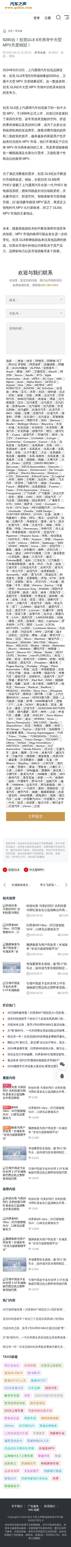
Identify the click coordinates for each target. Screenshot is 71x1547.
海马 (41, 517)
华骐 (47, 539)
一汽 (49, 777)
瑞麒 (18, 683)
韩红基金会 (12, 1365)
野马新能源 (48, 784)
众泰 (18, 799)
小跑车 (19, 770)
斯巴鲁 (39, 693)
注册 (48, 18)
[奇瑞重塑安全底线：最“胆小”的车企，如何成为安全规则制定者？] (12, 967)
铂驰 (18, 413)
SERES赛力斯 (41, 697)
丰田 (11, 479)
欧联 (61, 659)
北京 (62, 391)
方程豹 (30, 479)
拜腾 (18, 416)
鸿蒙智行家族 (53, 1470)
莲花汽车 (36, 603)
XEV (62, 774)
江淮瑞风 (14, 556)
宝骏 (29, 395)
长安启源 (23, 427)
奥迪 (20, 360)
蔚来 (15, 752)
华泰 (26, 525)
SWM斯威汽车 (44, 701)
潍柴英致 (43, 756)
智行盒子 (58, 802)
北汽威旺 (23, 409)
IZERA (13, 546)
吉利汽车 (55, 546)
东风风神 (37, 445)
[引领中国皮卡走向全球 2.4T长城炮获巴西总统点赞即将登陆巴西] (12, 986)
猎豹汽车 (53, 599)
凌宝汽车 (20, 610)
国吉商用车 (39, 500)
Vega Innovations (40, 742)
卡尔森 (54, 581)
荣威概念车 (28, 1463)
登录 (37, 18)
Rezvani (20, 687)
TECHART (52, 739)
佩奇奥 (54, 662)
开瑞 (44, 578)
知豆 (20, 802)
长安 (59, 423)
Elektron (53, 473)
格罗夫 (28, 504)
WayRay (23, 763)
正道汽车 (14, 806)
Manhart (40, 638)
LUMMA (26, 606)
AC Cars (48, 378)
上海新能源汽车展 (16, 1433)
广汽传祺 (30, 493)
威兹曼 (13, 759)
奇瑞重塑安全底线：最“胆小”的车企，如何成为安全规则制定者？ (46, 966)
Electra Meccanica (32, 473)
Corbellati (37, 438)
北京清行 (29, 416)
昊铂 (23, 517)
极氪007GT (39, 1380)
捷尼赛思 (59, 553)
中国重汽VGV (32, 799)
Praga (44, 666)
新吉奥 (57, 770)
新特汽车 (14, 777)
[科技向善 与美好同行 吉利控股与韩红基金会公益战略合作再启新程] (12, 909)
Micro (27, 638)
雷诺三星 (20, 613)
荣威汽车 (44, 1455)
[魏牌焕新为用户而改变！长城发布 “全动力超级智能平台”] (12, 948)
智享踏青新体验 (15, 1403)
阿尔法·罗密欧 (17, 364)
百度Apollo (18, 406)
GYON (38, 514)
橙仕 (49, 431)
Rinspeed (56, 690)
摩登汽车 (55, 635)
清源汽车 (49, 676)
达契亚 (27, 463)
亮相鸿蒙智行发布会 (34, 1478)
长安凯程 (51, 427)
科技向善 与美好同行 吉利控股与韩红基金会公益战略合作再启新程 (47, 908)
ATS (39, 375)
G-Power (59, 507)
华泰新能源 (19, 532)
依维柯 (59, 777)
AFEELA (50, 381)
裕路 (53, 795)
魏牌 (24, 752)
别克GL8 (13, 869)
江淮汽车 (37, 556)
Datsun (22, 469)
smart (25, 697)
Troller (23, 736)
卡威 (59, 585)
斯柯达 (27, 693)
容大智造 (38, 683)
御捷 (35, 791)
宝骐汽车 (38, 413)
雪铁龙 (42, 766)
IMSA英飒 (26, 795)
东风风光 (34, 448)
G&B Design (44, 511)
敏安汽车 (54, 638)
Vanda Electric (32, 749)
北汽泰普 (32, 402)
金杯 (28, 560)
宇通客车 (23, 781)
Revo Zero (40, 690)
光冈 (39, 496)
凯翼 (20, 578)
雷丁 (15, 606)
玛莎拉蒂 (26, 631)
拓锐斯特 (54, 729)
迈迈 (18, 638)
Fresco (45, 490)
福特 (20, 479)
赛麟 (18, 715)
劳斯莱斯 (26, 596)
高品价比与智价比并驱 (19, 1448)
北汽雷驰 (48, 406)
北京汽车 (49, 395)
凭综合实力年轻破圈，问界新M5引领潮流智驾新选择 (37, 1054)
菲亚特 (19, 483)
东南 (18, 452)
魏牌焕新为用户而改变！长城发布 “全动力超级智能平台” (47, 946)
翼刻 (41, 788)
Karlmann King (27, 588)
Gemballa (15, 511)
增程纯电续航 (50, 1418)
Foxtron (54, 486)
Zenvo (27, 806)
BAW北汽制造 (26, 398)
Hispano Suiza (30, 535)
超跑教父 (10, 1463)
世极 (20, 701)
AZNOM (29, 388)
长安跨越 (23, 431)
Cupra (16, 434)
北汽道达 (43, 416)
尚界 (56, 1478)
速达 (28, 718)
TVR (60, 732)
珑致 (11, 621)
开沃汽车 (41, 581)
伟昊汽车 (58, 756)
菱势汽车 (54, 606)
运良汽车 (32, 784)
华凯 (45, 535)
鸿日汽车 (51, 1388)
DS (57, 445)
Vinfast (21, 742)
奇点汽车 (17, 571)
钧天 (40, 563)
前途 (27, 672)
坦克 (28, 725)
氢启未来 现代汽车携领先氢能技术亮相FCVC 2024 (35, 1060)
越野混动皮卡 (13, 1440)
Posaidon (40, 662)
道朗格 (31, 459)
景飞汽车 (36, 574)
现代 (60, 763)
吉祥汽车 (45, 567)
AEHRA (39, 385)
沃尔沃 (49, 749)
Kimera (37, 585)
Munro (13, 648)
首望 (26, 715)
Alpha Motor (34, 381)
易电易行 (41, 795)
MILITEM (39, 642)
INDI (60, 542)
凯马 (29, 581)
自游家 (30, 802)
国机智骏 (23, 500)
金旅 (58, 563)
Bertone (55, 420)
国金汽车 (50, 496)
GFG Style (22, 507)
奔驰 (15, 391)
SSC (19, 718)
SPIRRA (39, 718)
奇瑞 (26, 669)
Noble (48, 652)
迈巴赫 (49, 631)
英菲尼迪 (28, 777)
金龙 (31, 563)
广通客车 (54, 500)
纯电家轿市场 (50, 1463)
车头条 (18, 31)
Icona (34, 546)
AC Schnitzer (45, 388)
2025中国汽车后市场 (49, 1395)
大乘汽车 (52, 459)
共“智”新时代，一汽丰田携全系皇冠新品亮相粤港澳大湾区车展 (37, 1031)
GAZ (39, 504)
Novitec (22, 655)
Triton (12, 736)
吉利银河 (29, 549)
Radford (46, 687)
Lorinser (34, 610)
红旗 (48, 514)
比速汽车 (52, 413)
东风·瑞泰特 (36, 456)
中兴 (11, 802)
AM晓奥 (42, 774)
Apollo (29, 375)
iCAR (12, 542)
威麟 (40, 759)
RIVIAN (25, 690)
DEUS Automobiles (33, 466)
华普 (58, 525)
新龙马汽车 (27, 774)
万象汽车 (17, 756)
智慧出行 (10, 1478)
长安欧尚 (37, 427)
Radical (33, 687)
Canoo (43, 441)
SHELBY (38, 715)
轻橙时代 (34, 676)
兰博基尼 (40, 596)
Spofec (54, 722)
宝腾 (27, 413)
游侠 (18, 788)
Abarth (53, 371)
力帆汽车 (22, 603)
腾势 (48, 725)
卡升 (18, 585)
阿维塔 (40, 360)
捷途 (18, 549)
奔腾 (38, 395)
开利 (11, 588)
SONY (29, 704)
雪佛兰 (22, 766)
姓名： (14, 300)
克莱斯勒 (32, 578)
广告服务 (33, 1506)
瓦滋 (49, 759)
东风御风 (55, 452)
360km (9, 1425)
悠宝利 (13, 795)
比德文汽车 (39, 409)
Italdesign (48, 542)
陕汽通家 (23, 711)
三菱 (49, 693)
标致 (20, 395)
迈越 (43, 635)
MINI (38, 631)
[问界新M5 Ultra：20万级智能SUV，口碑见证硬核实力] (12, 928)
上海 (19, 704)
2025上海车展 (14, 1410)
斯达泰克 (42, 704)
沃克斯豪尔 (27, 759)
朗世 (30, 624)
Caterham (22, 438)
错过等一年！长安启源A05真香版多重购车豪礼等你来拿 (37, 1036)
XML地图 (33, 1509)
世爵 (11, 711)
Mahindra (59, 645)
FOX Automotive (27, 490)
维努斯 (31, 756)
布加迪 (42, 398)
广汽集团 (44, 493)
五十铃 (34, 752)
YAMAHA (17, 784)
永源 (61, 791)
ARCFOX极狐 (32, 553)
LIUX (15, 617)
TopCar (27, 729)
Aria (20, 385)
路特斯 (53, 596)
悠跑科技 (52, 788)
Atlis (29, 385)
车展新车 (39, 1433)
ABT (28, 371)
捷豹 (41, 549)
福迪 (44, 483)
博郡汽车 (32, 420)
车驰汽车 (43, 434)
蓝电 (15, 599)
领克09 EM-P (14, 1373)
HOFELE (14, 539)
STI (11, 718)
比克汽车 (54, 409)
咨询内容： (17, 328)
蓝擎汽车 (34, 613)
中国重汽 (49, 799)
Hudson (37, 539)
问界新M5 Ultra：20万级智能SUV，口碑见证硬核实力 (45, 927)
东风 (49, 445)
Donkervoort (38, 469)
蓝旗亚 (30, 621)
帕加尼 (13, 662)
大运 (44, 452)
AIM (59, 378)
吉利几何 (52, 549)
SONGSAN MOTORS (51, 708)
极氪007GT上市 (15, 1380)
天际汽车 (40, 729)
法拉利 (42, 479)
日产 (61, 676)
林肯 (43, 592)
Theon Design (33, 739)
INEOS (35, 542)
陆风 (48, 603)
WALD (35, 763)
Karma (49, 585)
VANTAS (27, 745)
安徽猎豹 (49, 364)
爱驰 (19, 371)
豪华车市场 (12, 1395)
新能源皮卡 (12, 1486)
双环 (34, 711)
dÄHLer (13, 473)
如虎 (26, 683)
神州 (43, 711)
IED (44, 546)
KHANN (44, 588)
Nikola (38, 652)
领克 (34, 592)
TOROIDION (38, 736)
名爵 (15, 631)
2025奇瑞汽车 (14, 1388)
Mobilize (25, 648)
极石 (49, 556)
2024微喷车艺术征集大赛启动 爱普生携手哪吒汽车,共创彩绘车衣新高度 (37, 1066)
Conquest (30, 441)
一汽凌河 (29, 788)
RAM (49, 680)
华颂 (18, 528)
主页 (10, 31)
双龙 (54, 704)
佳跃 (25, 574)
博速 (52, 398)
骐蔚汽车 (50, 672)
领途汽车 (39, 606)
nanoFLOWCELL (40, 655)
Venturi (40, 745)
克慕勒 (19, 581)
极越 (26, 556)
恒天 (61, 521)
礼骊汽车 (48, 610)
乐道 (24, 599)
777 (11, 704)
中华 (61, 799)
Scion (50, 718)
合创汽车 (52, 517)
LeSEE (26, 628)
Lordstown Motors (45, 628)
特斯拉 (38, 725)
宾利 (11, 395)
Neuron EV (24, 652)
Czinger (51, 438)
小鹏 (11, 766)
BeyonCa (47, 423)
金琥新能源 (48, 571)
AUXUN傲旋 (19, 368)
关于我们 (16, 1506)
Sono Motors (55, 715)
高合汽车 (58, 493)
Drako (16, 463)
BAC (44, 420)
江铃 (47, 553)
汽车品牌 (34, 1388)
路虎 (26, 592)
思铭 (59, 701)
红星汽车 (14, 525)
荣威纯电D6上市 (38, 1440)
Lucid (39, 624)
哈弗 (57, 514)
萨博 (29, 701)
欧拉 (57, 655)
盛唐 (18, 708)
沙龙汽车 (29, 708)
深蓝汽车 (14, 693)
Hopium (59, 539)
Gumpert (50, 504)
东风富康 (53, 456)
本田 (33, 391)
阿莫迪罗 (35, 364)
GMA (18, 504)
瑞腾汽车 (52, 683)
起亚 (35, 669)
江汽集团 (54, 560)
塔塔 (57, 725)
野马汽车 (37, 781)
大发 (20, 459)
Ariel (26, 378)
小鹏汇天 (55, 766)
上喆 (52, 711)
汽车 (27, 1395)
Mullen (35, 645)
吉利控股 (30, 1365)
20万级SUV (27, 1425)
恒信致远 (56, 535)
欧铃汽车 (29, 659)
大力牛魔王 (31, 452)
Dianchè (54, 466)
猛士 (59, 631)
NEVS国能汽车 (41, 507)
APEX (35, 378)
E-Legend (58, 476)
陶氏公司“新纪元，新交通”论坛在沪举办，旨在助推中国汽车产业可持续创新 (37, 1042)
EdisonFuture (40, 476)
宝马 (24, 391)
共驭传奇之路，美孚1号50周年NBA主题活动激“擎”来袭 (36, 1025)
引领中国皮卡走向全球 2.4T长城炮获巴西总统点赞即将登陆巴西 (47, 986)
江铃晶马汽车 (29, 567)
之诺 (37, 806)
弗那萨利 (23, 486)
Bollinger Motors (28, 423)
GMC (29, 496)
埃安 (29, 360)
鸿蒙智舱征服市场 (40, 1410)
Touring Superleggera (40, 732)
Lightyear (53, 621)
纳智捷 (52, 648)
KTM (53, 578)
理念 (41, 599)
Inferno (22, 542)
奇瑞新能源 (48, 669)
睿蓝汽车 (23, 680)
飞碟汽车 (32, 483)
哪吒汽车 (39, 648)
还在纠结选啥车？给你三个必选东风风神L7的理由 (36, 1019)
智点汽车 (43, 802)
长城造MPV (46, 1448)
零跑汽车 (55, 592)
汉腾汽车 (17, 521)
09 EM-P (34, 1373)
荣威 (11, 680)
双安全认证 (12, 1418)
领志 (41, 621)
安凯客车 (48, 368)
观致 (20, 496)
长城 (11, 427)
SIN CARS (40, 722)
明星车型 (30, 1418)
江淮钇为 (39, 560)
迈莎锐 (24, 635)
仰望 (40, 777)
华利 (26, 539)
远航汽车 (51, 781)
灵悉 (20, 621)
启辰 (61, 669)
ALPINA (35, 368)
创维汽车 (37, 431)
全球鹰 (37, 672)
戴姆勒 (22, 456)
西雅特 (46, 770)
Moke (46, 645)
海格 (49, 525)
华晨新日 (32, 521)
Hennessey (31, 528)
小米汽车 (48, 763)
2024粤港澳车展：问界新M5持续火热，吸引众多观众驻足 (37, 1048)
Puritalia (32, 666)
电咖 (41, 459)
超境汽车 (28, 434)
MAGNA (26, 642)
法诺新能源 (39, 486)
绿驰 (60, 617)
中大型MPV (36, 869)
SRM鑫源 (32, 770)
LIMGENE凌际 (45, 617)
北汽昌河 (46, 402)
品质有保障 (12, 1470)
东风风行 (23, 445)
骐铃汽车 (20, 676)
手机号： (15, 313)
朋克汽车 (25, 662)
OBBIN (42, 659)
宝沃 (20, 402)
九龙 (49, 563)
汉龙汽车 (37, 525)
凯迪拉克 (51, 574)
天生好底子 (31, 1470)
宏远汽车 (49, 532)
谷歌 (11, 496)
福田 (52, 479)
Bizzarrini (18, 420)
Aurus (18, 375)
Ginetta (28, 511)
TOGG (54, 736)
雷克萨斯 (14, 592)
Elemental (22, 476)
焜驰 (26, 585)
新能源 (23, 228)
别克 (41, 391)
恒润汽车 (34, 532)
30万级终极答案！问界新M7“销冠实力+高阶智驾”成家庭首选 (37, 1013)
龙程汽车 (27, 617)
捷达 (18, 553)
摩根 (34, 635)
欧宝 (18, 659)
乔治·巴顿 (15, 672)
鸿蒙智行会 (57, 1433)
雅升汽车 (23, 791)
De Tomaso (56, 469)
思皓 (56, 697)
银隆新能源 (48, 791)
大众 (53, 441)
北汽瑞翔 (34, 406)
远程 (11, 781)
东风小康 (49, 448)
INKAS (24, 546)
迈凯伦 (13, 635)
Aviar (20, 381)
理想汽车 (57, 588)
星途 (32, 766)
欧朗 (53, 659)
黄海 (44, 521)
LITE (21, 624)
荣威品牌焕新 (48, 1425)
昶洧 (55, 434)
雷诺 (33, 599)
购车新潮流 (37, 1403)
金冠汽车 (32, 571)
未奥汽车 (47, 752)
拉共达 (48, 613)
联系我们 (49, 1506)
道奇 (23, 448)
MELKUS (22, 645)
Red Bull (37, 680)
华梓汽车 (46, 528)
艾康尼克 (39, 371)
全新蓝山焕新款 (51, 1365)
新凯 (53, 774)
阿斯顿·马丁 (54, 360)
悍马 (32, 517)
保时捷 (52, 391)
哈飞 (52, 521)
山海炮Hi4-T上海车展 (19, 1455)
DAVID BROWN (44, 463)
